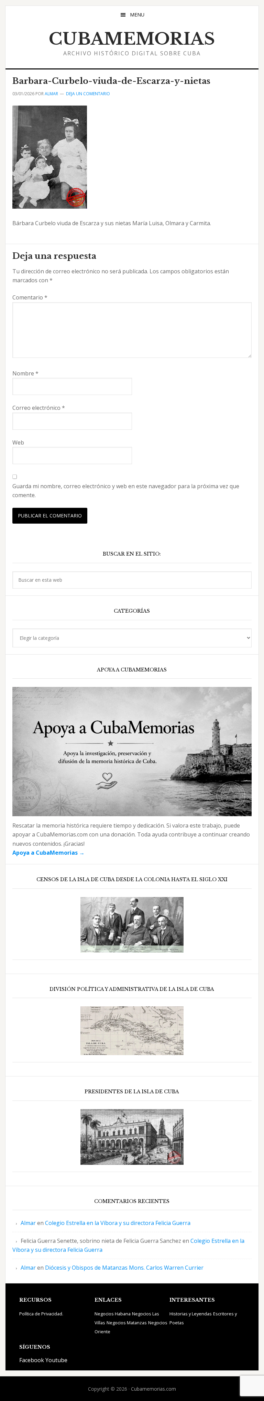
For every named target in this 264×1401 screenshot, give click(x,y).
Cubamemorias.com (153, 1389)
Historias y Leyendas (190, 1314)
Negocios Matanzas (127, 1323)
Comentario (29, 297)
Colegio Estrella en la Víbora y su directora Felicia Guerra (117, 1223)
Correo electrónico (38, 408)
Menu (137, 14)
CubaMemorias (132, 39)
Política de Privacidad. (41, 1314)
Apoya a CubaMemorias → (48, 852)
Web (18, 442)
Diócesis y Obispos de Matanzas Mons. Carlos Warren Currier (124, 1267)
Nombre (25, 373)
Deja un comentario (88, 94)
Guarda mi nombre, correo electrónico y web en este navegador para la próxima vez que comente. (125, 490)
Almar (28, 1223)
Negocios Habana (113, 1314)
